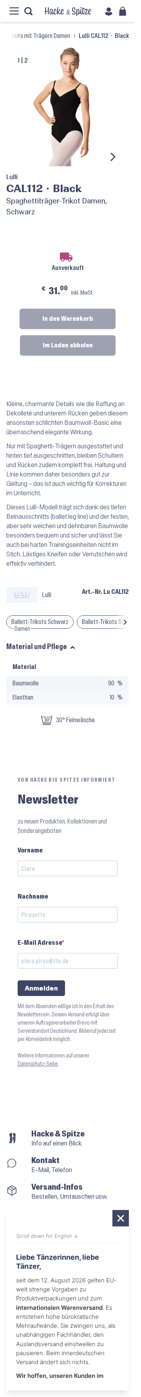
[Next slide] (112, 156)
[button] (125, 622)
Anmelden (41, 988)
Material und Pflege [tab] (36, 647)
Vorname (30, 850)
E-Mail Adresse (40, 942)
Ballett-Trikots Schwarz (40, 621)
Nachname (33, 896)
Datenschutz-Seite (38, 1064)
